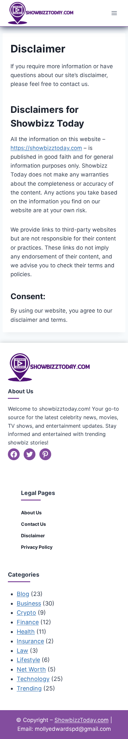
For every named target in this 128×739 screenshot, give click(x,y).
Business (29, 603)
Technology (33, 678)
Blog (23, 593)
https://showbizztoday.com (46, 148)
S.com (81, 720)
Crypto (26, 612)
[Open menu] (114, 13)
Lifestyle (28, 659)
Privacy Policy (37, 547)
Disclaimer (33, 535)
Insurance (30, 641)
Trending (29, 688)
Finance (28, 622)
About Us (31, 512)
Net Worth (31, 669)
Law (22, 650)
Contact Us (33, 524)
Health (26, 631)
